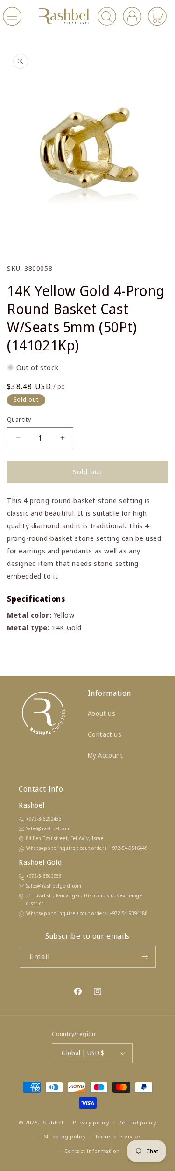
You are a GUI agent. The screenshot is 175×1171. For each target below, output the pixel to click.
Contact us (105, 734)
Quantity (19, 419)
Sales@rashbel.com (48, 828)
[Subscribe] (145, 957)
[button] (12, 16)
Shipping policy (65, 1136)
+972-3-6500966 (44, 876)
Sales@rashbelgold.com (54, 885)
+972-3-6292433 (44, 818)
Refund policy (137, 1122)
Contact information (92, 1150)
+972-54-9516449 (129, 848)
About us (102, 713)
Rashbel (52, 1121)
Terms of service (117, 1136)
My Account (105, 755)
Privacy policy (91, 1122)
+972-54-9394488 (129, 913)
